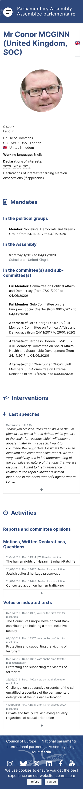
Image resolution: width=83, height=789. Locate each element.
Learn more (65, 775)
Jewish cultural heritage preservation (35, 571)
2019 (17, 166)
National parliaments (59, 741)
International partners (25, 747)
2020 (7, 166)
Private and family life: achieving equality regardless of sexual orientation (36, 711)
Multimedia (41, 752)
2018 (26, 166)
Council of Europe (21, 741)
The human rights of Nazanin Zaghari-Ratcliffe (41, 559)
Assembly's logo (63, 747)
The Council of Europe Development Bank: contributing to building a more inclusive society (38, 622)
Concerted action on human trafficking (35, 583)
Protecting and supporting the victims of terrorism (36, 645)
